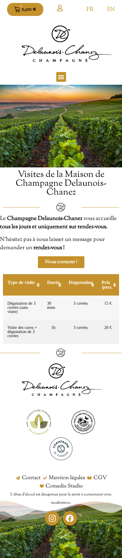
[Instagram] (52, 518)
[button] (61, 77)
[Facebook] (70, 518)
